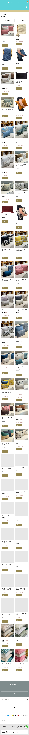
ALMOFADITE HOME (14, 3)
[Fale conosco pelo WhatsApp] (26, 726)
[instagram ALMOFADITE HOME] (14, 707)
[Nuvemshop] (14, 727)
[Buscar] (26, 7)
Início (2, 14)
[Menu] (2, 3)
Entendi (17, 732)
